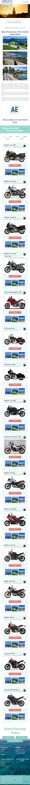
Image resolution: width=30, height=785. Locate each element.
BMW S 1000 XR (10, 509)
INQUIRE (9, 737)
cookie (15, 780)
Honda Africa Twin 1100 (12, 437)
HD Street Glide (9, 364)
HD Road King (9, 328)
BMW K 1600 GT (10, 217)
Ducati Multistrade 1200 (13, 292)
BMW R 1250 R (9, 545)
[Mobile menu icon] (27, 2)
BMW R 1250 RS (10, 401)
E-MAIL (22, 737)
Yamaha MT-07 (9, 654)
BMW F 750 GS (9, 473)
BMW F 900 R (9, 617)
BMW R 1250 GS (10, 181)
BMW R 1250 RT (10, 145)
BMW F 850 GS (9, 581)
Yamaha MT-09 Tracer (12, 690)
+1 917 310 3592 (15, 740)
